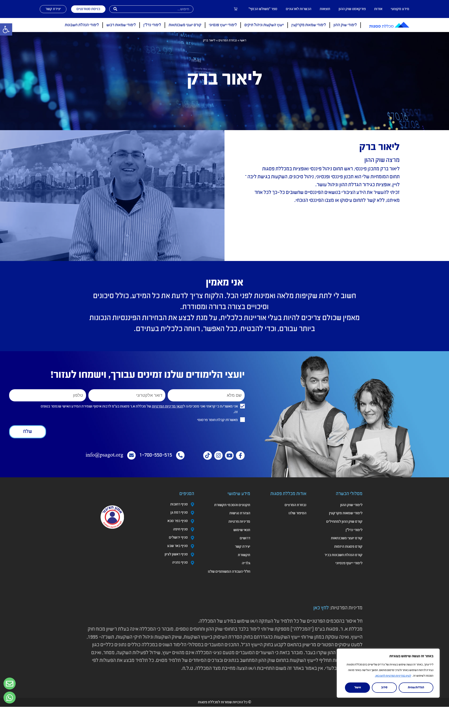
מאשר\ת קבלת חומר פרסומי (217, 420)
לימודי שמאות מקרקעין (308, 25)
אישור (357, 687)
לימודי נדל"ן (152, 25)
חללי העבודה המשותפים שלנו (229, 572)
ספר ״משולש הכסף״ (263, 9)
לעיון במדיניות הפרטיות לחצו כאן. (393, 676)
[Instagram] (218, 455)
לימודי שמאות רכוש (121, 25)
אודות (378, 9)
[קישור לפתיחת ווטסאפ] (9, 683)
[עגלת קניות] (235, 9)
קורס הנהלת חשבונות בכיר (343, 555)
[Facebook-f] (240, 455)
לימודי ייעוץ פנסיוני (223, 25)
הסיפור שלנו (297, 513)
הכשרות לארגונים (298, 9)
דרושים (245, 538)
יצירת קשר (242, 547)
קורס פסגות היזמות (348, 547)
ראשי (243, 40)
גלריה (246, 563)
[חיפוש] (115, 9)
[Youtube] (229, 455)
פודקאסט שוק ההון (352, 9)
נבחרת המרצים (227, 40)
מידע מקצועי (400, 9)
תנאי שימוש (241, 530)
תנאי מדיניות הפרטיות (167, 406)
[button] (6, 29)
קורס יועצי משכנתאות (185, 25)
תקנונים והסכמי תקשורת (232, 505)
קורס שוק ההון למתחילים (344, 522)
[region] (388, 673)
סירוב (384, 687)
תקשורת (244, 555)
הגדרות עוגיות (416, 687)
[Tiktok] (207, 455)
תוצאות (325, 9)
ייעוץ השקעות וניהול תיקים (264, 25)
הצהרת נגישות (239, 513)
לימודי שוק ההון (345, 25)
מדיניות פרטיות (239, 522)
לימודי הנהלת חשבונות (82, 25)
